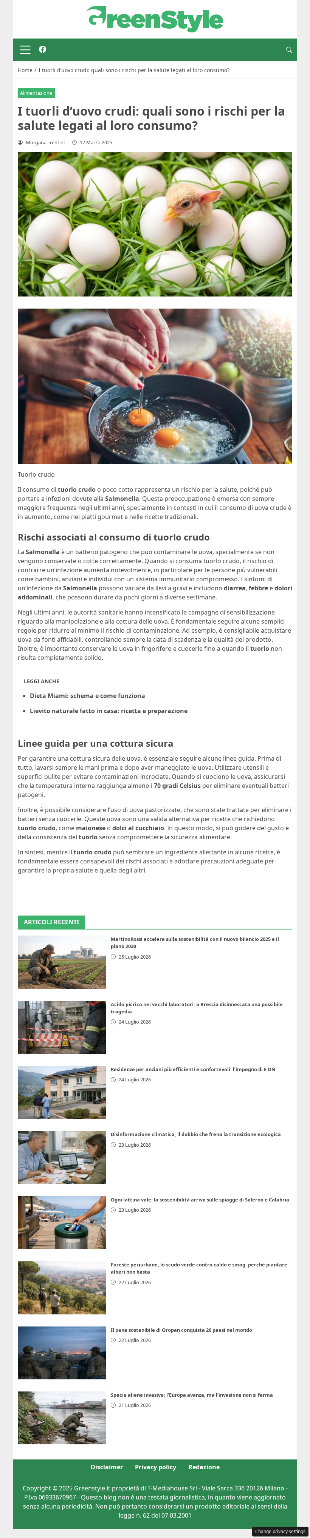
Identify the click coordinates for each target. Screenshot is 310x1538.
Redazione (204, 1467)
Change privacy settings (280, 1531)
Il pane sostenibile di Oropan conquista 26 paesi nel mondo (181, 1329)
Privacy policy (155, 1467)
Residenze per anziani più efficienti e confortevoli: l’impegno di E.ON (193, 1069)
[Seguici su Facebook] (42, 50)
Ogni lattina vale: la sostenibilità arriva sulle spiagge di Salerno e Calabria (200, 1199)
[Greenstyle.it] (155, 18)
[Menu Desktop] (25, 50)
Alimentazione (36, 93)
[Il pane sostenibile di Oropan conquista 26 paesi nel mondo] (62, 1352)
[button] (289, 49)
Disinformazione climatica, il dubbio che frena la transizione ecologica (196, 1134)
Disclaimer (107, 1467)
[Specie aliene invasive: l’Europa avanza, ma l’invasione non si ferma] (62, 1417)
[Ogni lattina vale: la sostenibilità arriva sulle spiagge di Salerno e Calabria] (62, 1222)
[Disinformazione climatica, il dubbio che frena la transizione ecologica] (62, 1157)
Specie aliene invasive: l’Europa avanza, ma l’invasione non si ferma (192, 1394)
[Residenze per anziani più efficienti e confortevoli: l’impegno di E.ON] (62, 1092)
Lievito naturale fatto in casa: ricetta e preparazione (109, 711)
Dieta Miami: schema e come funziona (87, 696)
